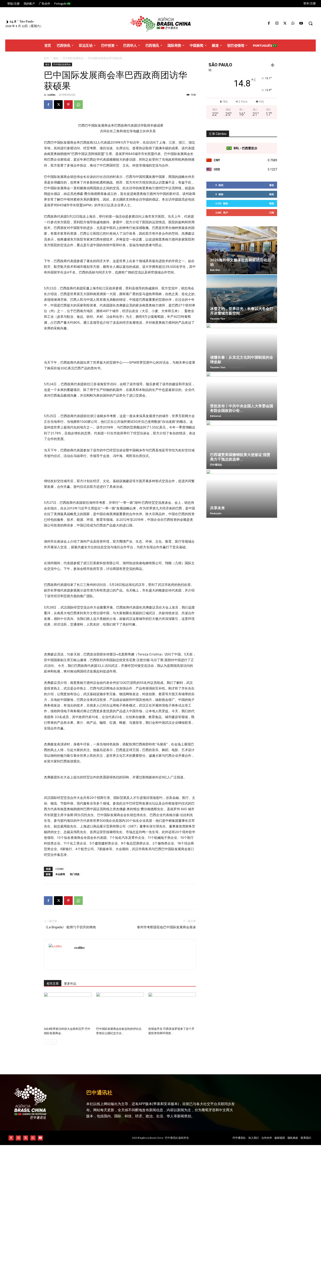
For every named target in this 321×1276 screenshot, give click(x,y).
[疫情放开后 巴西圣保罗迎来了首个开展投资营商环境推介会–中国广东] (172, 1008)
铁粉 (271, 194)
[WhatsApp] (293, 23)
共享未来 (217, 508)
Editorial (215, 416)
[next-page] (53, 1042)
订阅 (271, 212)
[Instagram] (277, 23)
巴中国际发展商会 (73, 58)
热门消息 (74, 874)
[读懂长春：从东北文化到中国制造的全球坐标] (241, 348)
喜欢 (271, 185)
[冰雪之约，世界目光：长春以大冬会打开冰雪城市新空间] (241, 299)
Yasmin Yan (217, 318)
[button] (310, 23)
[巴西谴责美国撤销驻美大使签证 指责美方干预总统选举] (241, 445)
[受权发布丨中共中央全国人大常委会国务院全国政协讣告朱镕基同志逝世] (241, 396)
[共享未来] (241, 494)
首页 (46, 58)
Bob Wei (215, 270)
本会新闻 (60, 874)
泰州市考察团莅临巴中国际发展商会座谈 (166, 927)
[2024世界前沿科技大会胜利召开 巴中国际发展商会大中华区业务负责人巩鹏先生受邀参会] (67, 1008)
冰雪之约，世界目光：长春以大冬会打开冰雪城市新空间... (241, 310)
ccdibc (51, 94)
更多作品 (70, 983)
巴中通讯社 (216, 464)
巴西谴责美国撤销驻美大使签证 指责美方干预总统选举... (240, 456)
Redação (215, 513)
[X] (285, 23)
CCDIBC (59, 868)
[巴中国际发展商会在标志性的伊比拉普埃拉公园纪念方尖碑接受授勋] (120, 1008)
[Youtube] (301, 23)
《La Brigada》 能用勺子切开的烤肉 (70, 927)
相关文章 (53, 983)
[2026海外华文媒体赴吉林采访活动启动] (241, 250)
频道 (56, 58)
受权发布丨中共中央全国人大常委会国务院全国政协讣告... (241, 408)
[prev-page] (46, 1042)
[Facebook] (269, 23)
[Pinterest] (68, 104)
